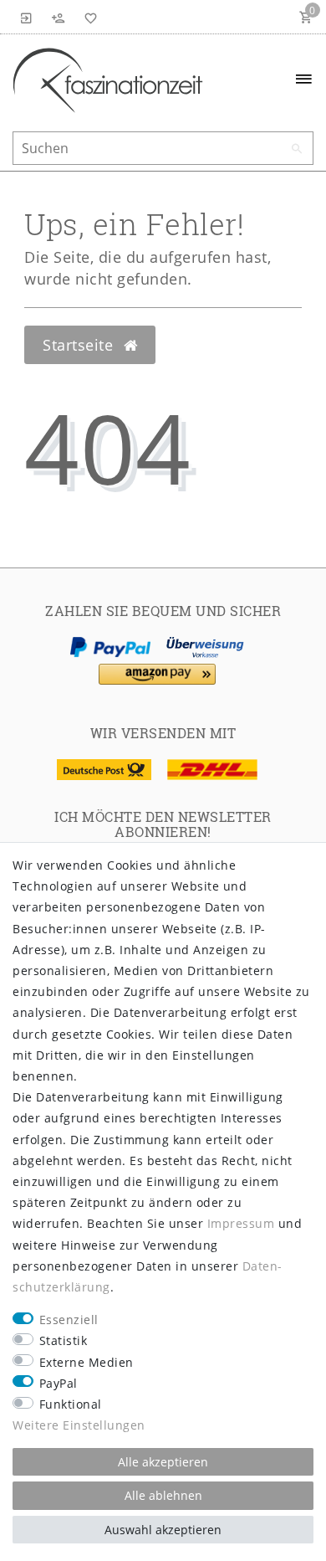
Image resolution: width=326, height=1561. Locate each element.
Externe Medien (86, 1362)
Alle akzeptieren (163, 1462)
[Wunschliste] (88, 16)
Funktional (70, 1404)
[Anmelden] (27, 16)
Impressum (241, 1223)
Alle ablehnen (163, 1495)
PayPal (58, 1383)
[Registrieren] (58, 16)
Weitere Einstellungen (79, 1425)
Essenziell (69, 1319)
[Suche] (297, 149)
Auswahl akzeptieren (163, 1530)
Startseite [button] (80, 345)
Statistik (63, 1340)
